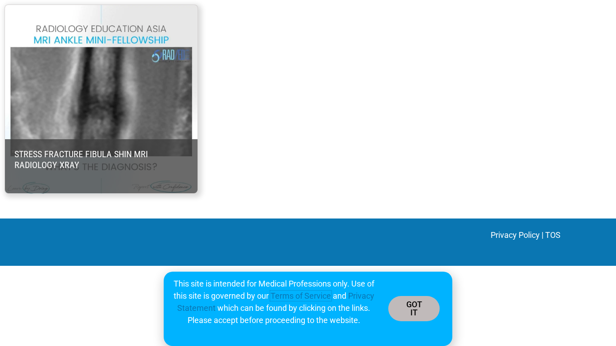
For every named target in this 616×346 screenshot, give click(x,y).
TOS (553, 235)
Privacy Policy (515, 235)
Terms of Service (301, 295)
